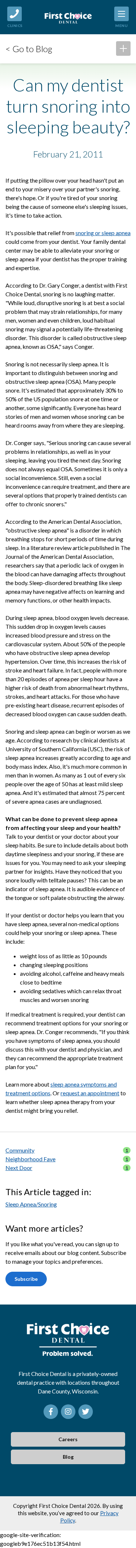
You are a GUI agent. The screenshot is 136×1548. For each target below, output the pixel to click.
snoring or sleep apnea (103, 232)
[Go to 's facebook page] (51, 1411)
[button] (123, 48)
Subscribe (26, 1279)
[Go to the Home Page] (68, 17)
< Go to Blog (28, 48)
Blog (68, 1457)
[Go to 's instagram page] (68, 1411)
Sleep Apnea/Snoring (31, 1204)
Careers (68, 1439)
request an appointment (90, 1092)
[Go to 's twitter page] (85, 1411)
